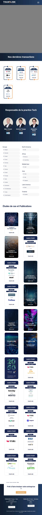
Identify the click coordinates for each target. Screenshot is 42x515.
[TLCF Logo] (9, 2)
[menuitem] (37, 2)
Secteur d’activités (13, 482)
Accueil (7, 482)
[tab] (11, 149)
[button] (8, 73)
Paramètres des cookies (31, 511)
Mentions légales (24, 511)
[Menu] (37, 2)
